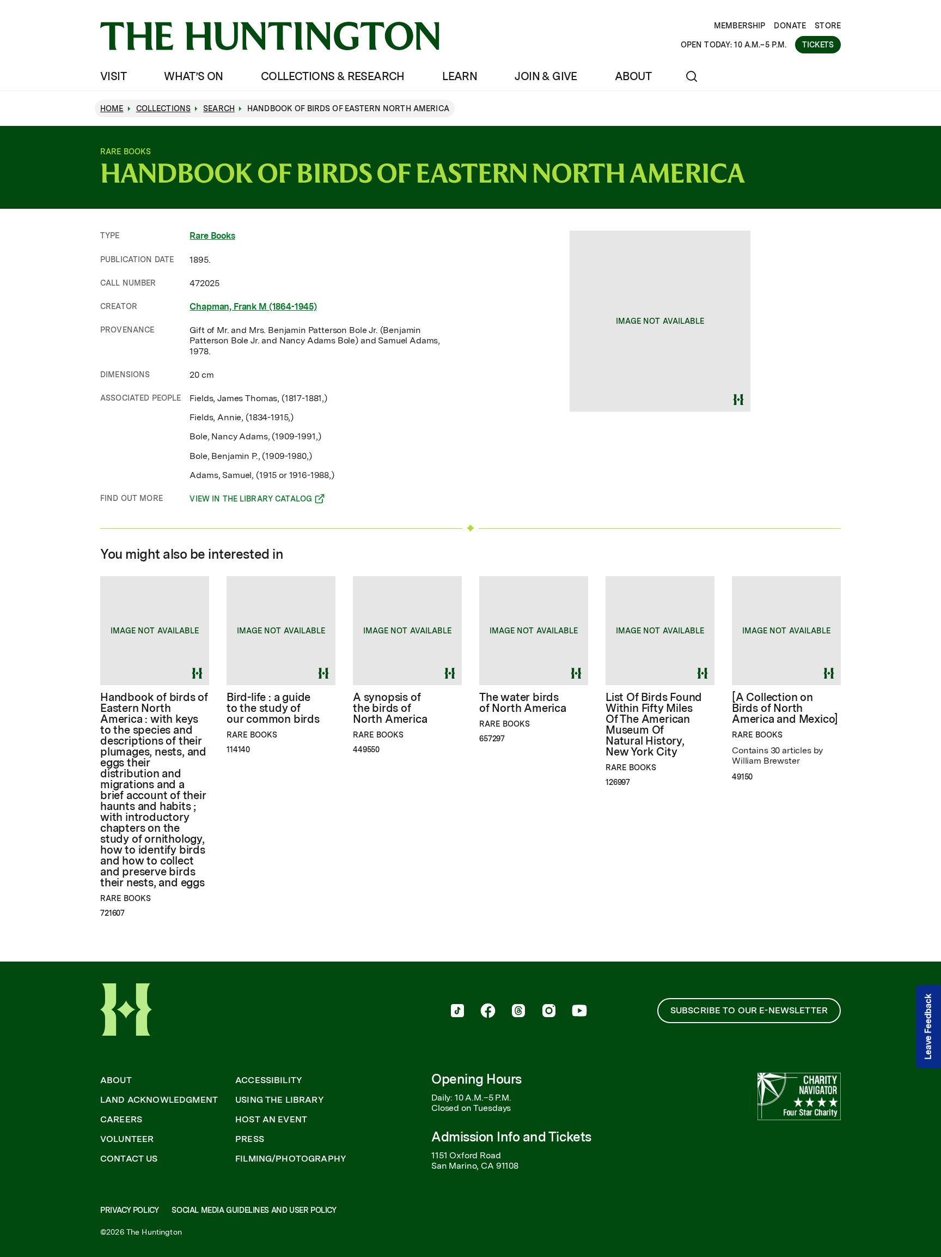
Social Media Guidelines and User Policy (254, 1210)
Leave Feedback (928, 1027)
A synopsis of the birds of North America (390, 708)
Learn (459, 76)
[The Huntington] (269, 36)
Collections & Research (333, 76)
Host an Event (271, 1119)
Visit (113, 76)
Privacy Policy (129, 1210)
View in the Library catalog (251, 500)
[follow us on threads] (518, 1012)
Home (112, 108)
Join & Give (546, 76)
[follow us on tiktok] (457, 1012)
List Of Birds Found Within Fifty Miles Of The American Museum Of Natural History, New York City (654, 724)
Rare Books (212, 236)
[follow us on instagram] (549, 1012)
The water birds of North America (522, 703)
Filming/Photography (290, 1159)
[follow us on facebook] (488, 1012)
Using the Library (279, 1100)
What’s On (193, 76)
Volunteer (127, 1139)
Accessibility (268, 1080)
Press (249, 1139)
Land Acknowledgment (159, 1100)
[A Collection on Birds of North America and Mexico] (785, 708)
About (633, 76)
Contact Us (129, 1159)
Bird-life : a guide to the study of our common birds (273, 708)
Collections (163, 108)
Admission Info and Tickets (511, 1137)
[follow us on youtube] (579, 1012)
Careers (121, 1119)
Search (219, 108)
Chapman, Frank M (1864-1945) (253, 306)
